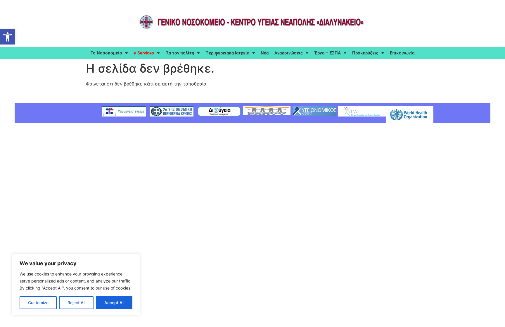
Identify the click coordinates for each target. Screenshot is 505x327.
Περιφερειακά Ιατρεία (227, 53)
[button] (7, 36)
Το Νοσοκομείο (106, 53)
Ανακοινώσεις (288, 53)
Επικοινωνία (402, 53)
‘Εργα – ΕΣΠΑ (327, 53)
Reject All (76, 302)
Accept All (114, 302)
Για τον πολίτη (179, 53)
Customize (38, 302)
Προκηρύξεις (365, 53)
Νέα (265, 53)
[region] (76, 284)
